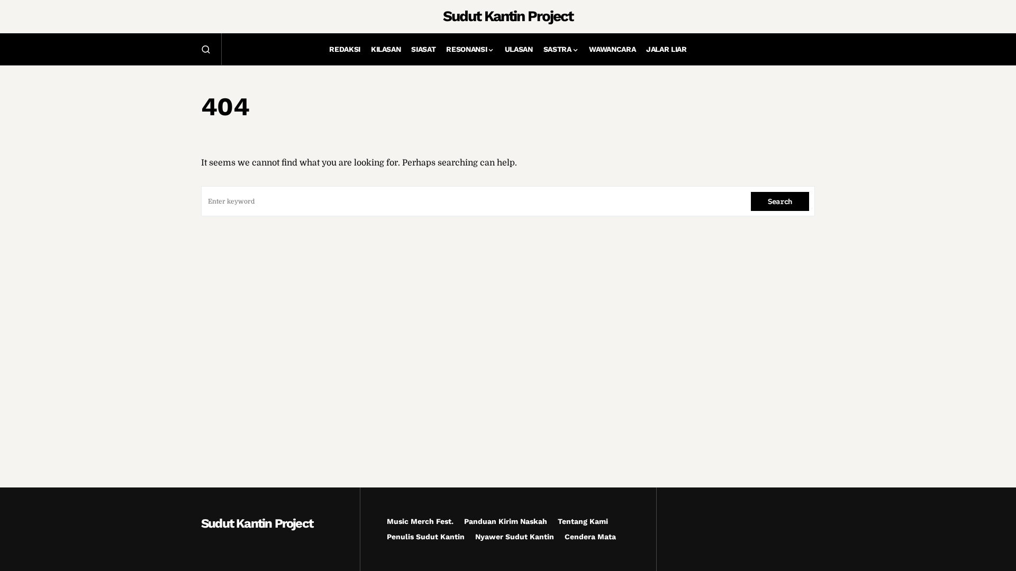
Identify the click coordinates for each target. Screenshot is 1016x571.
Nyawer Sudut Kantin (514, 536)
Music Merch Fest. (420, 521)
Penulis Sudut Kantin (426, 536)
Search (780, 201)
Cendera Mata (590, 536)
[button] (206, 49)
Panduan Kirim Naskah (505, 521)
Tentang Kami (583, 521)
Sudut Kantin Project (508, 16)
